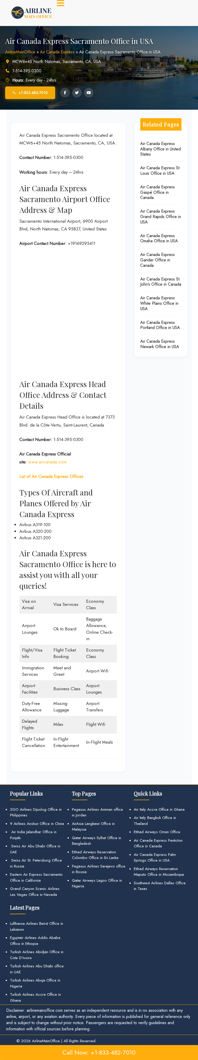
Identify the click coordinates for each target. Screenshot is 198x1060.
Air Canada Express (57, 52)
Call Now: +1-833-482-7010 (99, 1052)
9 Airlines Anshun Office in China (37, 823)
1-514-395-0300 (27, 71)
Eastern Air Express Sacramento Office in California (36, 877)
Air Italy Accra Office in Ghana (159, 809)
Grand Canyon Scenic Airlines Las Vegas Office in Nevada (35, 891)
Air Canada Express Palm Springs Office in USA (155, 857)
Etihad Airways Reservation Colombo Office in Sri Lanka (95, 855)
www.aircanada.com (47, 462)
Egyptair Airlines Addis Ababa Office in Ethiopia (35, 940)
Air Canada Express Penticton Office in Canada (158, 843)
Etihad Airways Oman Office (157, 832)
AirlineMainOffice (20, 52)
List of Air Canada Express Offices (51, 476)
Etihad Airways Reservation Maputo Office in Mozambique (159, 872)
